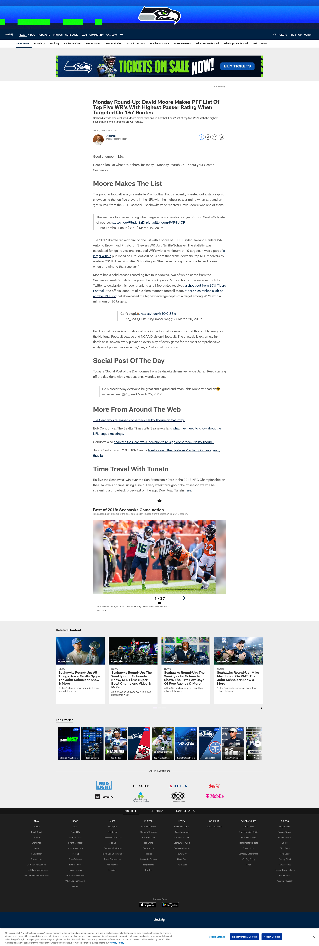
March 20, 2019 (190, 319)
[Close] (313, 936)
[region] (159, 937)
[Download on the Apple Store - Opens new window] (147, 905)
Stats (36, 848)
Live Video (112, 870)
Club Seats (285, 848)
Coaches (37, 837)
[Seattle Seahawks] (159, 920)
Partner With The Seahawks (36, 875)
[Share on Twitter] (208, 138)
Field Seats (285, 854)
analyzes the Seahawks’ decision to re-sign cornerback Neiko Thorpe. (164, 442)
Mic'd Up (112, 843)
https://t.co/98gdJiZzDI (128, 222)
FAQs (248, 864)
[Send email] (214, 138)
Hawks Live (182, 854)
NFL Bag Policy (248, 859)
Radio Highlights (181, 826)
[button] (155, 708)
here (188, 490)
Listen (181, 821)
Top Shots (148, 843)
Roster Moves (75, 864)
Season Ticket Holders (285, 870)
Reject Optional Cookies (244, 936)
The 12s (148, 870)
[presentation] (262, 708)
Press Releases (75, 859)
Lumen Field (248, 826)
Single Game (284, 826)
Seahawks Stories (182, 848)
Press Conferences (112, 859)
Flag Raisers (148, 864)
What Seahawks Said (75, 875)
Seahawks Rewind (182, 843)
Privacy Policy (116, 942)
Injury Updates (75, 837)
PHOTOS (148, 821)
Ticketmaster (284, 875)
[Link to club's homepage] (9, 34)
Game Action (148, 848)
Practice (148, 854)
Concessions (248, 848)
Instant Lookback (75, 843)
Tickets (285, 821)
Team (36, 821)
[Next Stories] (258, 743)
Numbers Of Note (75, 848)
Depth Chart (36, 832)
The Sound (112, 832)
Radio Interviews (181, 832)
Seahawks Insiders (181, 837)
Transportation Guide (248, 832)
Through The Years (148, 832)
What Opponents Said (75, 881)
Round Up (75, 832)
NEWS (75, 821)
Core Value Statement (36, 864)
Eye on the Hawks (148, 826)
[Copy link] (221, 137)
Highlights (112, 826)
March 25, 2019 (150, 394)
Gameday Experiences (248, 854)
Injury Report (36, 854)
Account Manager (285, 881)
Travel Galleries (148, 837)
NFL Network (112, 864)
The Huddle (182, 864)
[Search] (274, 34)
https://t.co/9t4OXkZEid (158, 313)
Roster (37, 826)
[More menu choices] (121, 34)
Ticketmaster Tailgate (248, 843)
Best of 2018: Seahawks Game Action (128, 509)
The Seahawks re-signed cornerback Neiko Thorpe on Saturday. (139, 420)
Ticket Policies (284, 864)
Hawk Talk (181, 859)
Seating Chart (285, 859)
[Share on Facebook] (201, 138)
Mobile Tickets (284, 837)
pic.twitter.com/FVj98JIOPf (166, 222)
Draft (75, 826)
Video (112, 821)
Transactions (36, 859)
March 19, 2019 (151, 228)
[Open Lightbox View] (159, 568)
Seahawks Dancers (148, 859)
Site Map (75, 886)
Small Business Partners (37, 870)
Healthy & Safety (248, 837)
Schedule (214, 821)
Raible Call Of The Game (112, 854)
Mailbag (75, 854)
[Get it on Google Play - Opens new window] (170, 906)
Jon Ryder (111, 136)
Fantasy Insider (75, 870)
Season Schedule (214, 826)
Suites (285, 843)
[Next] (184, 598)
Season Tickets (284, 832)
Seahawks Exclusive (112, 848)
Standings (36, 843)
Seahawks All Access (112, 837)
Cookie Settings (217, 936)
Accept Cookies (272, 936)
